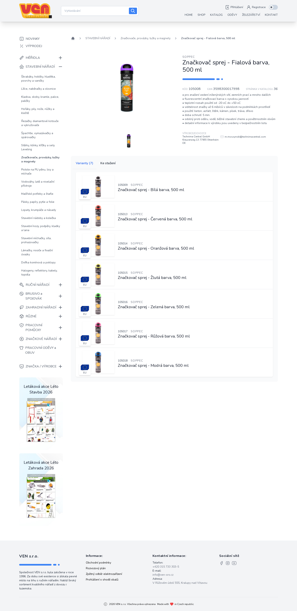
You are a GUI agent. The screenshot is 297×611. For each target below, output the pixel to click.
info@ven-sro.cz (163, 575)
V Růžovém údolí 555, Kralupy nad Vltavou (180, 583)
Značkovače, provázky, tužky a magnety (146, 38)
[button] (128, 141)
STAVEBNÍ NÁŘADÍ (97, 38)
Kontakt (271, 15)
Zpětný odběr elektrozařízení (104, 574)
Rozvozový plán (96, 568)
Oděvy (232, 15)
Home (189, 15)
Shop (201, 15)
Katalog (216, 15)
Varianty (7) (84, 163)
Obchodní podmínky (98, 563)
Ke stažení (108, 163)
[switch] (273, 7)
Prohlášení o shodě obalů (102, 580)
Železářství (251, 15)
